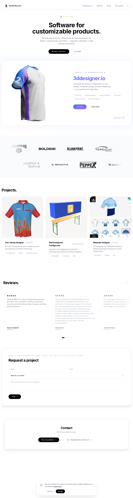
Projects (100, 6)
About (109, 6)
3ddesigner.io (87, 6)
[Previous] (123, 283)
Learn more (95, 107)
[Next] (128, 283)
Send (13, 396)
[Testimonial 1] (63, 337)
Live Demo (77, 51)
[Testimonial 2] (65, 337)
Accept (60, 491)
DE (128, 6)
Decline (49, 491)
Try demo (79, 107)
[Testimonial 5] (70, 337)
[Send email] (67, 439)
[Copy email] (91, 440)
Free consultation (47, 440)
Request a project (59, 51)
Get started (119, 6)
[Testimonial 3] (67, 337)
